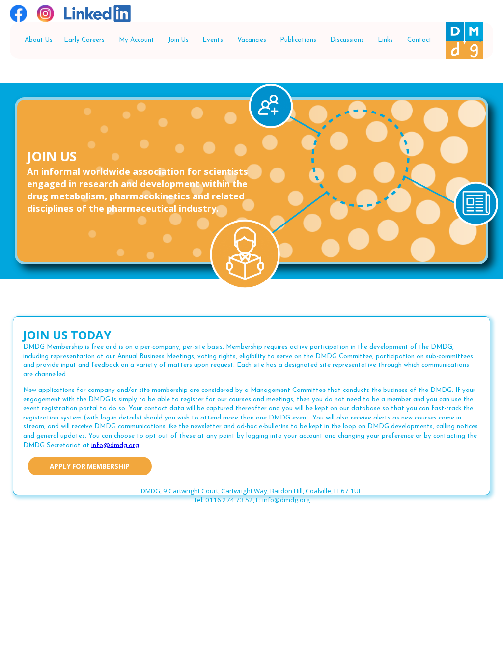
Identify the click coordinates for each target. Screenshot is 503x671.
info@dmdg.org (115, 445)
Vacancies (251, 40)
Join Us (178, 40)
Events (212, 40)
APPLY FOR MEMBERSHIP (90, 466)
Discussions (347, 40)
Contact (419, 40)
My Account (136, 40)
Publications (298, 40)
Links (385, 40)
